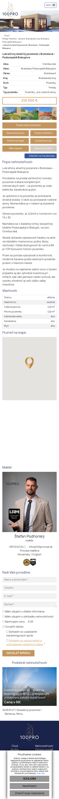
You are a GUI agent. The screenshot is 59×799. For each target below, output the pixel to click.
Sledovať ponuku (15, 133)
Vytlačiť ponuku (43, 141)
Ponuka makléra (29, 550)
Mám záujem (15, 148)
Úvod (6, 36)
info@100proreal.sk (40, 547)
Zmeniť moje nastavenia (29, 793)
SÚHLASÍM (29, 778)
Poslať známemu (43, 133)
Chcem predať (44, 750)
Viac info (41, 773)
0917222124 (16, 547)
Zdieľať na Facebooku (42, 156)
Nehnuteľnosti (44, 746)
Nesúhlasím (29, 786)
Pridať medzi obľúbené (28, 125)
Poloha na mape (15, 141)
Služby (15, 750)
